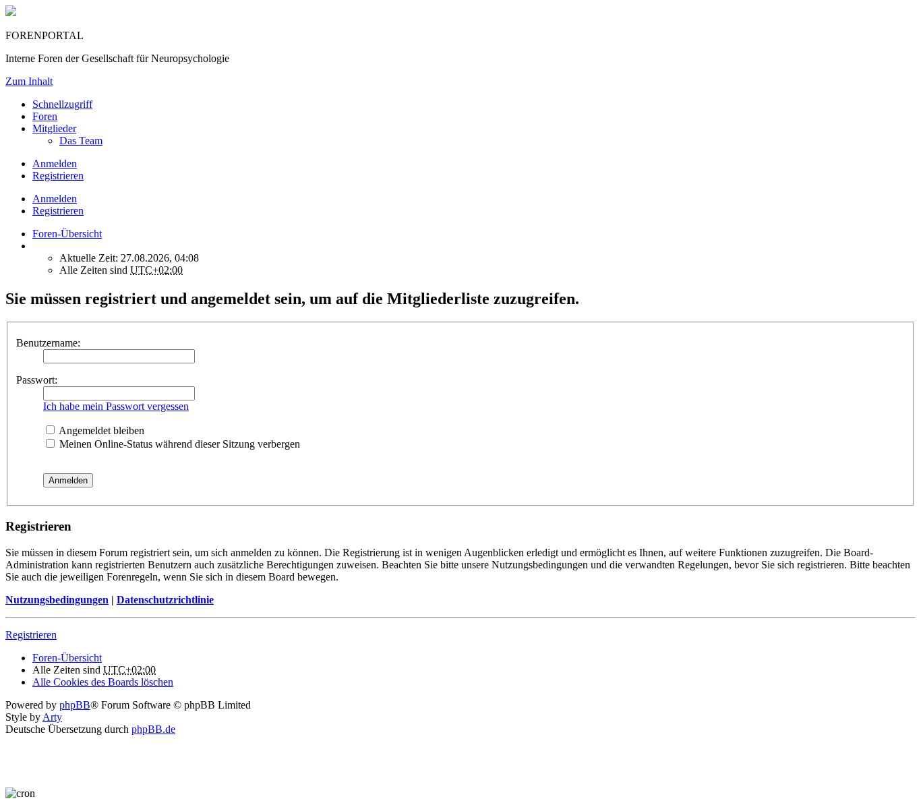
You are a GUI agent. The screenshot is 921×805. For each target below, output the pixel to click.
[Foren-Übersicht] (10, 12)
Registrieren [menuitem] (58, 175)
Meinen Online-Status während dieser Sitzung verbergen (178, 444)
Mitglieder (54, 128)
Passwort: (36, 380)
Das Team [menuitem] (80, 140)
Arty (52, 717)
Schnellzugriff (62, 104)
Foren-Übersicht (67, 657)
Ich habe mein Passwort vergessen (116, 406)
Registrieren (58, 210)
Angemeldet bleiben (100, 430)
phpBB (74, 705)
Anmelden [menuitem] (54, 163)
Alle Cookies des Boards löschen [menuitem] (102, 682)
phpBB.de (153, 729)
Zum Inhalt (29, 81)
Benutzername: (48, 343)
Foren (44, 116)
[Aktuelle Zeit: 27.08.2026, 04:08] (36, 245)
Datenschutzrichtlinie (165, 599)
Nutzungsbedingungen (57, 599)
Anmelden (54, 198)
